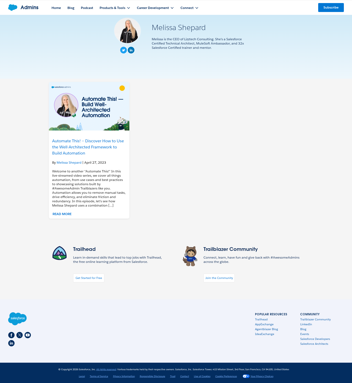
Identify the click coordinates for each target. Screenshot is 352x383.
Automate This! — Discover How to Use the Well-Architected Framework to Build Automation (88, 147)
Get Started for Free (89, 278)
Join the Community (219, 278)
